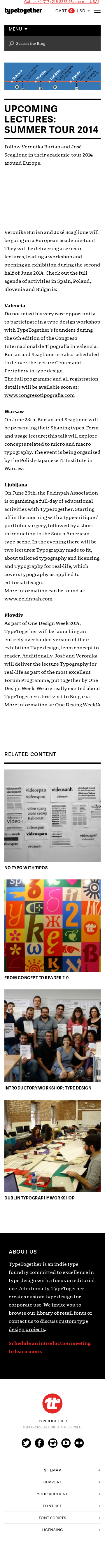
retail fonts (73, 1313)
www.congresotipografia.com (39, 395)
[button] (52, 1470)
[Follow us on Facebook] (39, 1445)
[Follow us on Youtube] (65, 1445)
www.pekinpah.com (28, 598)
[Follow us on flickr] (79, 1445)
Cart (64, 11)
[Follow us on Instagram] (52, 1445)
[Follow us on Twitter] (26, 1445)
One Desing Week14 (77, 704)
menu (15, 29)
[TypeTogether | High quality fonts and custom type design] (52, 1403)
